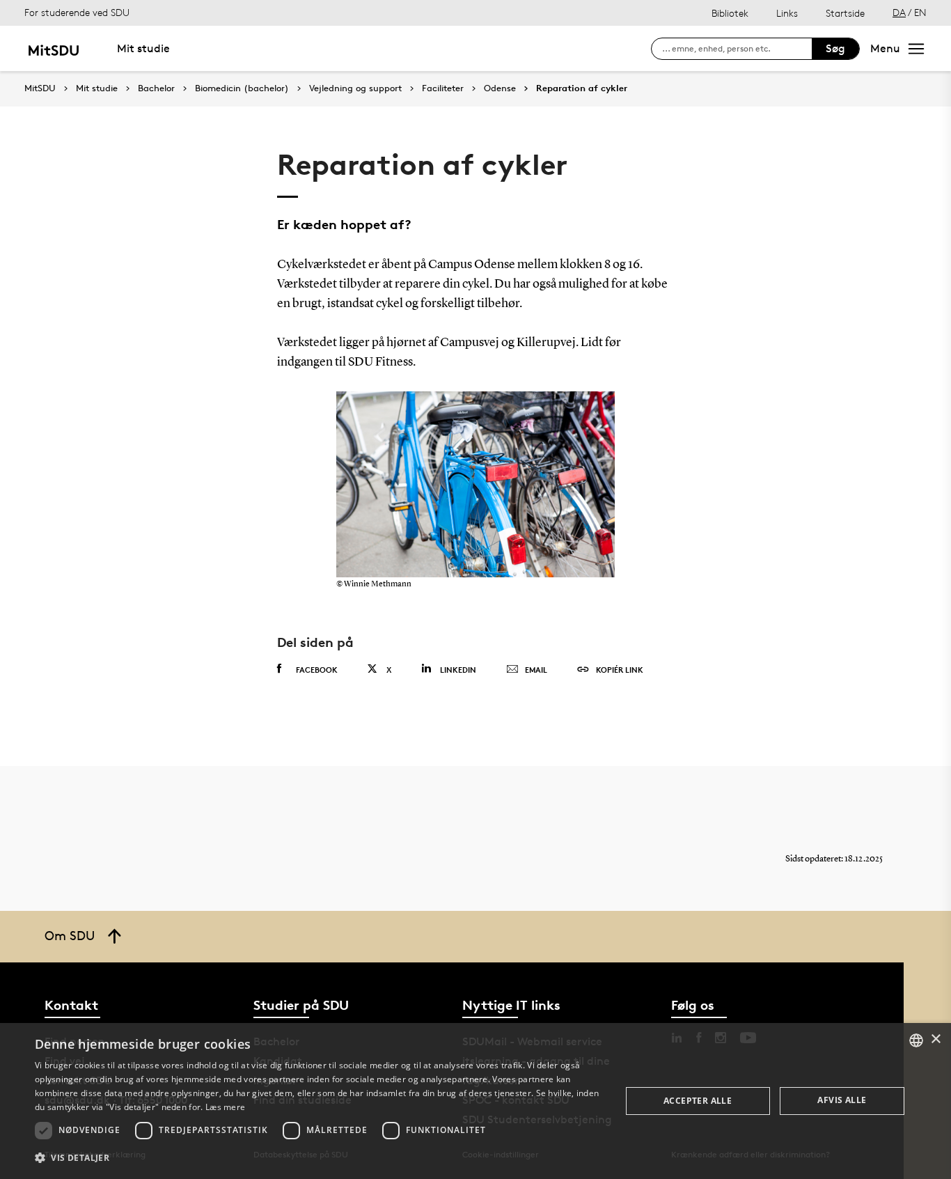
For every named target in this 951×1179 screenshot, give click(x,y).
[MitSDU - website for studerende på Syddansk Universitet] (53, 48)
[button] (319, 1158)
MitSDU (40, 88)
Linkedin (458, 669)
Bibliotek (730, 13)
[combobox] (916, 1040)
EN (920, 12)
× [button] (935, 1039)
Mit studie (143, 48)
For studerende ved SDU (76, 12)
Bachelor (156, 88)
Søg (835, 48)
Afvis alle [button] (841, 1100)
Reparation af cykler (581, 88)
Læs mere (225, 1107)
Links (787, 13)
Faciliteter (443, 88)
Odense (500, 88)
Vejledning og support (355, 88)
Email (536, 669)
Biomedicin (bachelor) (242, 88)
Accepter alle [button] (697, 1101)
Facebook (317, 669)
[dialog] (475, 1101)
